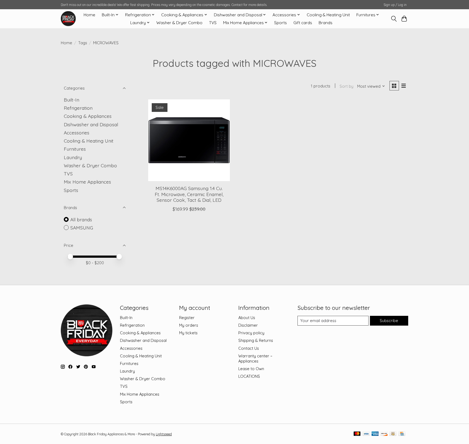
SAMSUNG (81, 228)
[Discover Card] (384, 434)
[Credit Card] (401, 434)
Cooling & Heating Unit (328, 14)
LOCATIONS (249, 376)
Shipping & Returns (255, 340)
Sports (280, 22)
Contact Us (248, 348)
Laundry (73, 157)
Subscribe (389, 320)
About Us (246, 317)
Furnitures (75, 149)
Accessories (76, 133)
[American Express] (375, 434)
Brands (325, 22)
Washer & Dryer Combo (179, 22)
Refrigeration (78, 108)
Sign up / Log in (395, 5)
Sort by (346, 86)
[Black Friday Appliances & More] (68, 18)
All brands (81, 219)
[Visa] (366, 434)
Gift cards (302, 22)
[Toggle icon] (394, 19)
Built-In (71, 100)
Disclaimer (248, 325)
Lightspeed (164, 434)
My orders (188, 325)
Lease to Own (251, 368)
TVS (213, 22)
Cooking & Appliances (88, 116)
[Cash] (392, 434)
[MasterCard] (357, 434)
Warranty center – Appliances (255, 358)
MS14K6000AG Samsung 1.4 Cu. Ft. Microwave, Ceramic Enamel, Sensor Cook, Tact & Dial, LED (189, 194)
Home (89, 14)
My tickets (188, 332)
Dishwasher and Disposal (91, 124)
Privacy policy (251, 332)
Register (187, 317)
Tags (82, 42)
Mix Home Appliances (87, 182)
